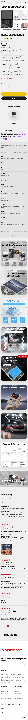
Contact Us (17, 689)
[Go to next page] (22, 626)
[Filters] (2, 503)
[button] (4, 38)
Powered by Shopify (11, 716)
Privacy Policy (4, 693)
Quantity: (3, 83)
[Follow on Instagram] (9, 704)
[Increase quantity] (8, 86)
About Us (3, 689)
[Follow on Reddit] (20, 704)
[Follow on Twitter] (6, 704)
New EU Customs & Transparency (19, 699)
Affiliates (17, 691)
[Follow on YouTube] (13, 704)
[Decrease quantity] (3, 86)
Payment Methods (5, 691)
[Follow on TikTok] (16, 704)
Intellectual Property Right (6, 698)
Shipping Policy (18, 693)
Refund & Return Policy (20, 696)
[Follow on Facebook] (2, 704)
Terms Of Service (5, 696)
